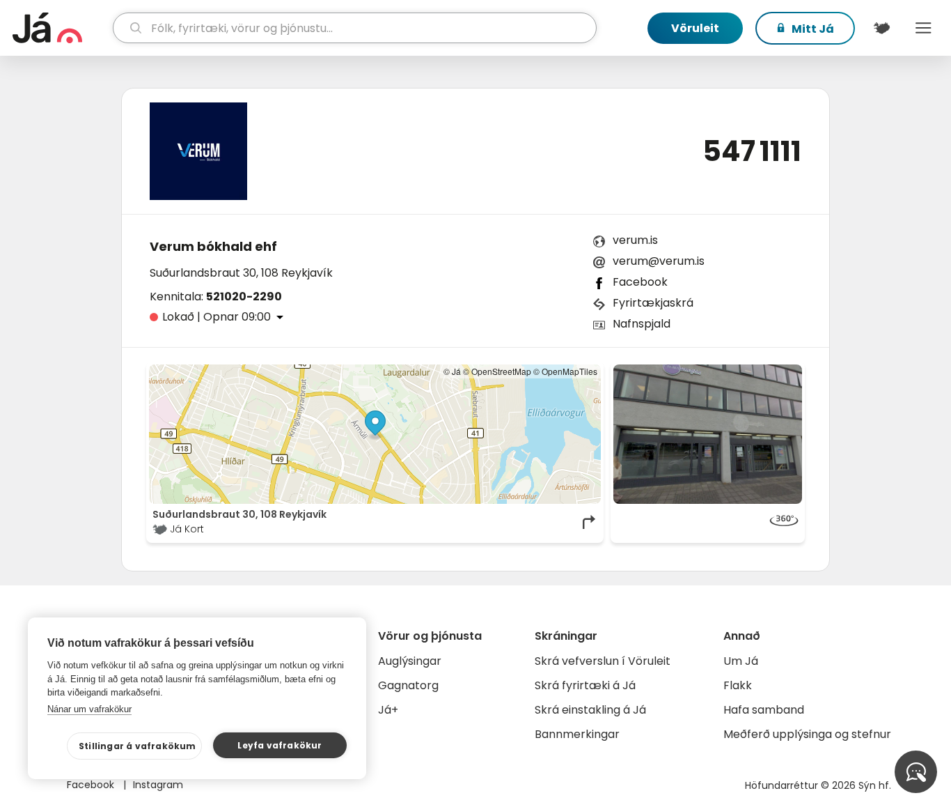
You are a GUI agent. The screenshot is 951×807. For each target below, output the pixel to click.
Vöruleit (695, 28)
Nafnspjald (641, 324)
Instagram (158, 785)
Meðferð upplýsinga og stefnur (807, 734)
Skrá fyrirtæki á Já (585, 685)
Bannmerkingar (577, 734)
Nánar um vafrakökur (89, 709)
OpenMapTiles (569, 371)
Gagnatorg (408, 685)
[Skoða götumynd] (708, 434)
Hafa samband (763, 710)
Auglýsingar (409, 661)
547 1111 (751, 151)
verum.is (635, 240)
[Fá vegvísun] (589, 522)
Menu (923, 28)
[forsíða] (61, 28)
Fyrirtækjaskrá (653, 303)
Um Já (740, 661)
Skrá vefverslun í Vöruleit (602, 661)
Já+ (388, 710)
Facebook (640, 282)
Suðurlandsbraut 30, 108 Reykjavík (241, 273)
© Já (452, 371)
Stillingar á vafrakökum (137, 746)
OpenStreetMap (501, 371)
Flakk (737, 685)
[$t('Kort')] (881, 28)
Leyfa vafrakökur (279, 745)
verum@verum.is (659, 261)
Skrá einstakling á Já (590, 710)
